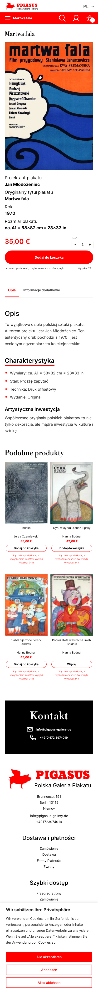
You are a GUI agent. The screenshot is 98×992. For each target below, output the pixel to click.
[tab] (12, 290)
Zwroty (49, 866)
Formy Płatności (49, 860)
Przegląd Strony (49, 893)
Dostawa (49, 854)
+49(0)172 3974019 (54, 737)
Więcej (72, 664)
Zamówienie (49, 848)
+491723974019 (49, 821)
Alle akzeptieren (49, 957)
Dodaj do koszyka (49, 257)
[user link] (76, 18)
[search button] (62, 18)
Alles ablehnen (49, 983)
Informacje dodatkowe (41, 290)
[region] (49, 947)
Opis (12, 290)
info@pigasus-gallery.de (53, 729)
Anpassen (49, 970)
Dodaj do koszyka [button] (26, 548)
